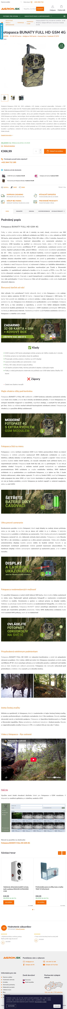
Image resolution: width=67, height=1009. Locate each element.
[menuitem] (12, 16)
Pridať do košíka (56, 151)
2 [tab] (34, 909)
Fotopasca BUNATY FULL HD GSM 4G (15, 843)
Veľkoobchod (6, 995)
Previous (60, 853)
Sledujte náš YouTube (52, 965)
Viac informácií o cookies (40, 1001)
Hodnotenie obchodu (8, 979)
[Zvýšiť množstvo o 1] (40, 150)
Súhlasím (57, 1006)
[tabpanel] (17, 882)
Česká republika (29, 982)
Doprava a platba (5, 2)
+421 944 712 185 (8, 162)
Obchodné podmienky (9, 985)
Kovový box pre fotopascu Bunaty (20, 181)
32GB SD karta (16, 176)
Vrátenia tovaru (7, 990)
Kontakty (5, 982)
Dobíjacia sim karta (49, 176)
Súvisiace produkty (57, 211)
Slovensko (28, 980)
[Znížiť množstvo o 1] (40, 152)
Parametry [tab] (19, 211)
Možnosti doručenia (9, 146)
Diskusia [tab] (31, 211)
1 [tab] (32, 909)
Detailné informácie (6, 135)
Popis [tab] (7, 211)
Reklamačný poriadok (8, 987)
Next (64, 853)
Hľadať (40, 9)
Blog (4, 992)
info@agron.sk (30, 962)
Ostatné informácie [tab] (44, 211)
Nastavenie (11, 1006)
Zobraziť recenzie (20, 929)
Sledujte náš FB (30, 965)
